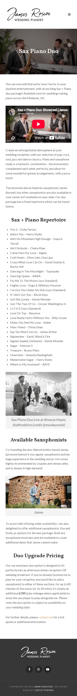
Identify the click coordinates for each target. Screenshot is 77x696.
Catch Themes (44, 690)
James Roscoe (43, 686)
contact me (45, 617)
